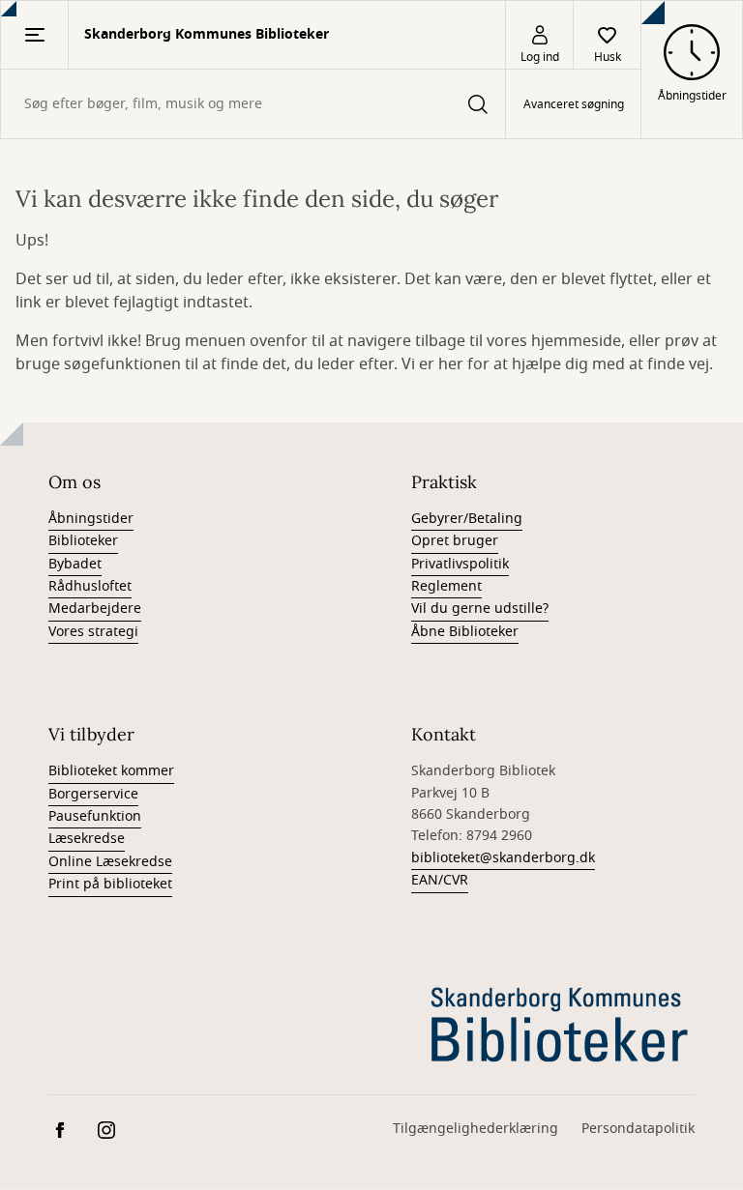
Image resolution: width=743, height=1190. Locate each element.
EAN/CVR (439, 880)
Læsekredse (86, 838)
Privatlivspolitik (460, 564)
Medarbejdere (94, 608)
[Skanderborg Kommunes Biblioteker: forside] (561, 1022)
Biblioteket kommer (111, 771)
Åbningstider (91, 518)
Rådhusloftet (90, 586)
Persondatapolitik (638, 1128)
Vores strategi (93, 632)
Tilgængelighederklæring (475, 1128)
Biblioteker (83, 541)
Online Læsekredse (110, 862)
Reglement (446, 586)
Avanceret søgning (573, 104)
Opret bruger (454, 541)
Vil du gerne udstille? (480, 608)
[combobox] (253, 104)
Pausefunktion (94, 816)
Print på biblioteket (110, 884)
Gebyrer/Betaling (466, 518)
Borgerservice (93, 794)
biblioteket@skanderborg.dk (503, 858)
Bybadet (75, 564)
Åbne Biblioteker (465, 632)
